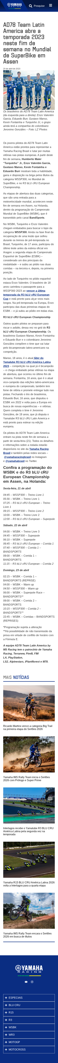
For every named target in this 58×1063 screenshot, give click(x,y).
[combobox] (39, 6)
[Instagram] (32, 981)
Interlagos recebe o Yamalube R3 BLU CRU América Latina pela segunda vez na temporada (28, 831)
